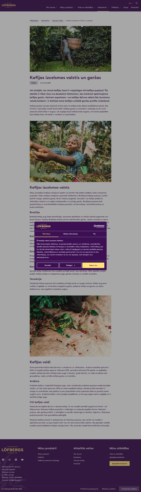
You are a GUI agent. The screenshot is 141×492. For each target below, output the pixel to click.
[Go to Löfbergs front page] (8, 7)
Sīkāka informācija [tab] (70, 234)
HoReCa (115, 7)
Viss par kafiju (79, 460)
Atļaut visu (93, 265)
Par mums (50, 7)
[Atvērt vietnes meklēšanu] (136, 3)
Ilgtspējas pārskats (117, 457)
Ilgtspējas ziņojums (119, 463)
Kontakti (135, 7)
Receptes (77, 457)
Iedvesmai (102, 7)
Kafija (33, 83)
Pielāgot (69, 265)
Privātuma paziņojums (89, 489)
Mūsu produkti (66, 7)
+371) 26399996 (16, 477)
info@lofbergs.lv (15, 480)
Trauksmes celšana (129, 489)
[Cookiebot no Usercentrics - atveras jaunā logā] (95, 226)
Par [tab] (94, 234)
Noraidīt (48, 265)
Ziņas (125, 7)
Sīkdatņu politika (108, 489)
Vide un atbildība (85, 7)
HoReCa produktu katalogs (48, 460)
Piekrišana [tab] (46, 234)
